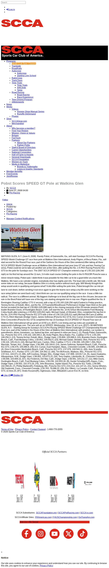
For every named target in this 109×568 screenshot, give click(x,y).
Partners (16, 140)
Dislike (18, 375)
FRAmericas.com (43, 517)
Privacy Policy (22, 429)
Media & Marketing (20, 164)
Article (9, 204)
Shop (8, 119)
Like (7, 375)
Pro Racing (14, 193)
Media (9, 107)
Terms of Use (7, 429)
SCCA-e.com (86, 513)
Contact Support (38, 429)
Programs (11, 61)
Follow (5, 200)
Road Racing (18, 92)
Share (8, 223)
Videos (15, 109)
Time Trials (17, 83)
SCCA (13, 188)
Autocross (16, 71)
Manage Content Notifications (20, 218)
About (9, 126)
